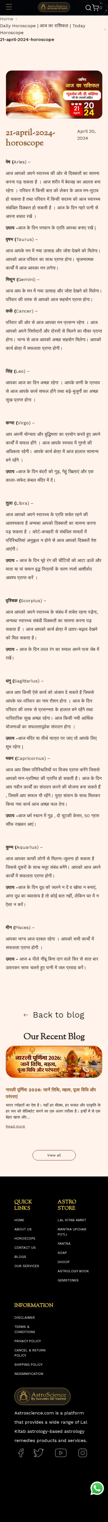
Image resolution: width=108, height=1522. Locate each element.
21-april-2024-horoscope (27, 39)
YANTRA (64, 1244)
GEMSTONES (68, 1280)
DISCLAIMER (24, 1318)
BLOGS (20, 1257)
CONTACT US (25, 1248)
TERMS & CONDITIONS (24, 1329)
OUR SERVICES (26, 1266)
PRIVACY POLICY (27, 1341)
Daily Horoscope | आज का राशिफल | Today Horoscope (42, 29)
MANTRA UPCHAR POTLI (72, 1231)
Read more (15, 1126)
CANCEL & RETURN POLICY (30, 1352)
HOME (19, 1220)
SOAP (62, 1253)
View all (54, 1155)
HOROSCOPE (24, 1238)
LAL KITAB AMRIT (72, 1220)
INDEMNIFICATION (28, 1374)
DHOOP (64, 1262)
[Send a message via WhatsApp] (97, 1488)
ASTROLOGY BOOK (73, 1271)
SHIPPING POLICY (28, 1365)
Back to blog (58, 1015)
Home (6, 19)
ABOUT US (23, 1229)
